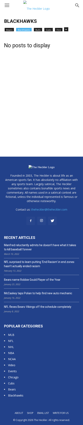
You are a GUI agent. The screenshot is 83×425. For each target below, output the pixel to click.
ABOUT (19, 413)
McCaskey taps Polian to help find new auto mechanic (38, 293)
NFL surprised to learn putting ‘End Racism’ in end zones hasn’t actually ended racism (39, 264)
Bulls (37, 29)
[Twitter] (52, 221)
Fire (59, 29)
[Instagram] (41, 221)
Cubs (48, 29)
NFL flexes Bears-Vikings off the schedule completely (37, 306)
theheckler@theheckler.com (49, 209)
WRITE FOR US (60, 413)
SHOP (30, 413)
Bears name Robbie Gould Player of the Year (32, 279)
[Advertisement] (41, 95)
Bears (9, 29)
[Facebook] (31, 221)
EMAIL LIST (43, 413)
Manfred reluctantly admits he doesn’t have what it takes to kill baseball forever (40, 247)
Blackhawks (24, 29)
